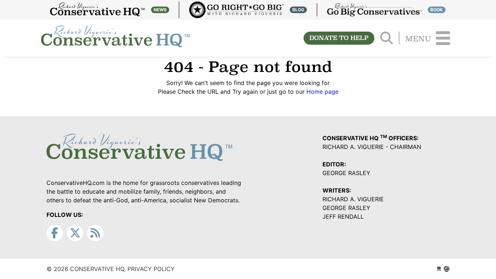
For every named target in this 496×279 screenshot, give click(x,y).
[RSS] (95, 233)
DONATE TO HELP (339, 38)
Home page (322, 91)
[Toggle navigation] (443, 38)
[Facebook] (54, 233)
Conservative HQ (115, 38)
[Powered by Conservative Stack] (447, 268)
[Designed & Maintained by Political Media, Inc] (439, 268)
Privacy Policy (151, 268)
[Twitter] (75, 233)
